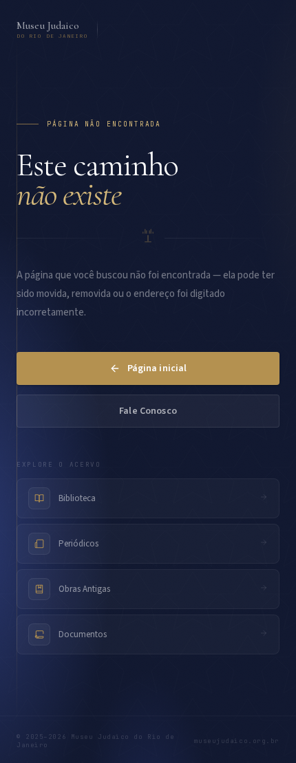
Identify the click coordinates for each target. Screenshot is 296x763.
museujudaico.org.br (236, 741)
